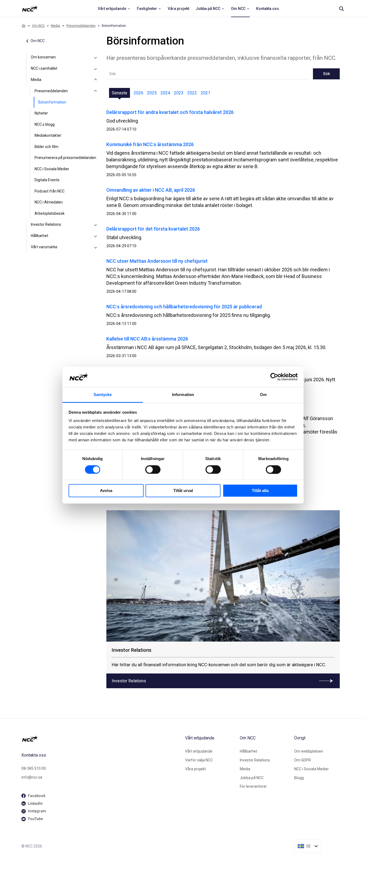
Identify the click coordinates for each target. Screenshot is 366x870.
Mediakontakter (48, 135)
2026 (138, 92)
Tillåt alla (260, 490)
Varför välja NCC (199, 760)
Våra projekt (195, 769)
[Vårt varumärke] (95, 247)
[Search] (341, 8)
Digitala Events (47, 180)
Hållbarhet (39, 236)
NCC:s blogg (45, 124)
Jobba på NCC (252, 778)
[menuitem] (114, 8)
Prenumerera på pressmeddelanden (65, 158)
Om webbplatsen (308, 751)
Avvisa (106, 490)
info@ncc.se (31, 777)
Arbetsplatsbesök (50, 213)
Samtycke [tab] (103, 395)
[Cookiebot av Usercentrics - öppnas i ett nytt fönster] (274, 377)
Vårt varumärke (44, 247)
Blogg (299, 778)
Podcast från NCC (50, 191)
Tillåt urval (183, 490)
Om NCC (38, 26)
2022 (192, 92)
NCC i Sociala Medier (52, 169)
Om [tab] (263, 395)
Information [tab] (183, 395)
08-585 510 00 (33, 768)
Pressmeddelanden (81, 26)
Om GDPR (302, 760)
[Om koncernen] (95, 57)
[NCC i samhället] (95, 68)
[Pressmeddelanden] (95, 91)
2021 (205, 92)
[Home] (23, 26)
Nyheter (41, 113)
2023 (179, 92)
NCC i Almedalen (49, 202)
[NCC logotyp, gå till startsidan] (101, 738)
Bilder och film (46, 147)
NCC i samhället (44, 68)
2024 (165, 92)
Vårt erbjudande (198, 751)
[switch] (152, 469)
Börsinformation (52, 102)
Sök (326, 74)
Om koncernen (43, 57)
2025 (152, 92)
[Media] (95, 80)
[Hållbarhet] (95, 236)
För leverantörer (253, 786)
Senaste (119, 92)
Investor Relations (46, 224)
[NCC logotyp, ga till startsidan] (29, 8)
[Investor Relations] (95, 224)
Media (55, 26)
